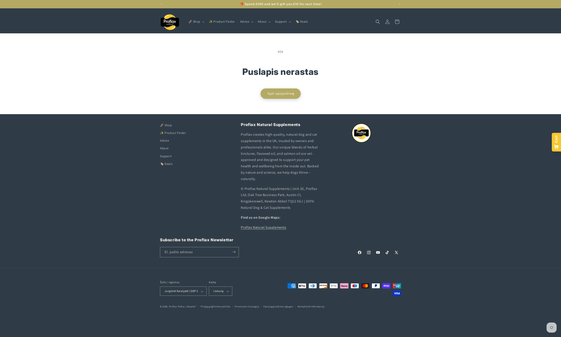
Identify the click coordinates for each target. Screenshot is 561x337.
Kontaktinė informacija (311, 306)
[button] (196, 21)
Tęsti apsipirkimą (280, 93)
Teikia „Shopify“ (187, 306)
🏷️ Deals (166, 164)
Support (166, 156)
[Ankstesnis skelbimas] (161, 4)
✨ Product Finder (173, 133)
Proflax (173, 306)
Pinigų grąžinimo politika (216, 306)
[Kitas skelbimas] (399, 4)
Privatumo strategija (247, 306)
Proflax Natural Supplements (263, 227)
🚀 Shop (166, 125)
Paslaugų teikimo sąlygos (278, 306)
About (164, 148)
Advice (164, 141)
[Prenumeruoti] (234, 252)
